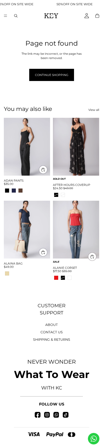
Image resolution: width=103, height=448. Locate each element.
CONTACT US (51, 332)
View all (93, 110)
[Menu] (5, 15)
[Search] (16, 16)
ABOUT (51, 325)
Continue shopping (51, 75)
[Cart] (97, 16)
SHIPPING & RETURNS (51, 339)
